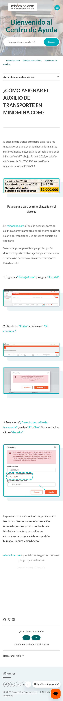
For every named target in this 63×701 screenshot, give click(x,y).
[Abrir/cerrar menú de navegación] (57, 7)
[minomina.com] (22, 14)
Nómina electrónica (32, 60)
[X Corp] (8, 619)
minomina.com (13, 60)
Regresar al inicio (12, 655)
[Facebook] (4, 619)
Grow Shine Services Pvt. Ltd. (26, 692)
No (36, 637)
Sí (26, 637)
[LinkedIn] (13, 619)
